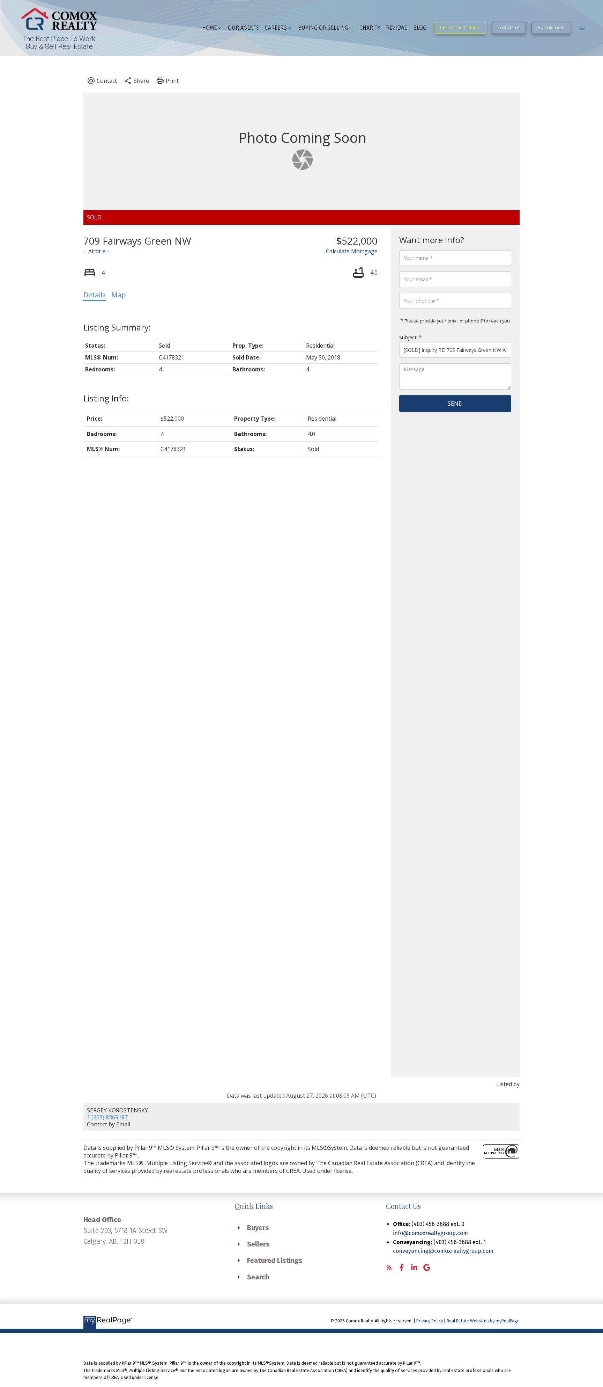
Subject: (408, 337)
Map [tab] (118, 294)
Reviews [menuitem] (397, 27)
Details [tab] (94, 294)
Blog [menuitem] (419, 27)
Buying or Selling (323, 27)
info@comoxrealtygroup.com (430, 1233)
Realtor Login (551, 28)
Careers (276, 27)
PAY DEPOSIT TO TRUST (460, 28)
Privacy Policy (429, 1320)
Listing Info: (106, 398)
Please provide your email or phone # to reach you (456, 321)
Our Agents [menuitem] (243, 27)
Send (455, 403)
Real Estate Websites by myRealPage (483, 1320)
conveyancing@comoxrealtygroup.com (443, 1251)
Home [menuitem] (209, 27)
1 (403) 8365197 (107, 1117)
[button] (461, 28)
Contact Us (509, 28)
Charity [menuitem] (369, 27)
